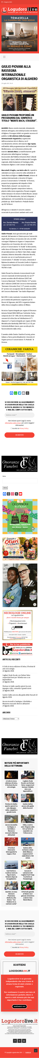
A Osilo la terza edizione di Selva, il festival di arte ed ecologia (18, 667)
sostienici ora (19, 1006)
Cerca (4, 476)
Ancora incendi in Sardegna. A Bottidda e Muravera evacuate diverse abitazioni (17, 702)
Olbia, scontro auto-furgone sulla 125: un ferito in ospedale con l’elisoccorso (27, 829)
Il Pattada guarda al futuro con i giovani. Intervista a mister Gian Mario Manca (27, 896)
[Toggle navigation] (4, 57)
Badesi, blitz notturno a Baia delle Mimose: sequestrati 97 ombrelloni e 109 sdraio (28, 853)
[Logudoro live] (20, 10)
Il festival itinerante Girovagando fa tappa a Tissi (11, 851)
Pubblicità (28, 1052)
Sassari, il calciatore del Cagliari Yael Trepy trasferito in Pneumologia (27, 875)
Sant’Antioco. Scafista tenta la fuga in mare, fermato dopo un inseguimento (11, 875)
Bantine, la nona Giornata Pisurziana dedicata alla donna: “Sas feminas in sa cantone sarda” (11, 898)
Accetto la (20, 428)
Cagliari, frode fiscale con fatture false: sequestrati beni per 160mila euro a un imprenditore (16, 677)
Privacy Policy (24, 428)
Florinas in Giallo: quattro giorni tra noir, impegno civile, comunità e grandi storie (16, 687)
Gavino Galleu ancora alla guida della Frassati (18, 695)
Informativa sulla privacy (13, 423)
